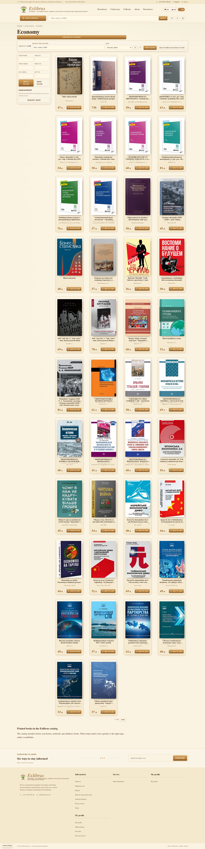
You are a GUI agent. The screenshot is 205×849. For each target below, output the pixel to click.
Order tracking (79, 827)
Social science (29, 26)
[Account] (172, 18)
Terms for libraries (80, 799)
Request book (34, 100)
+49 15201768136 (164, 2)
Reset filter (40, 83)
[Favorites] (177, 18)
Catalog (19, 26)
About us (78, 781)
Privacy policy (79, 803)
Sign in (186, 2)
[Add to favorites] (64, 107)
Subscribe (180, 758)
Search (163, 18)
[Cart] (183, 18)
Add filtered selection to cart (172, 48)
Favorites (78, 831)
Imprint (77, 790)
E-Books (127, 9)
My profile (154, 781)
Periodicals (102, 9)
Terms (77, 808)
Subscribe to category (72, 37)
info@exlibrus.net (45, 795)
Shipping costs (80, 786)
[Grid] (135, 47)
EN (183, 9)
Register (177, 2)
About (137, 9)
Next (123, 720)
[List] (140, 47)
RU (175, 9)
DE (168, 9)
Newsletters (148, 9)
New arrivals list (80, 836)
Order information (118, 781)
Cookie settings (7, 845)
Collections (115, 9)
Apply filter (150, 48)
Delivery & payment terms (83, 795)
